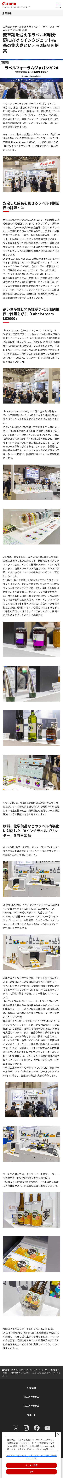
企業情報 (7, 13)
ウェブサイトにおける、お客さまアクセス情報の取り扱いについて (31, 1456)
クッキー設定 (31, 1465)
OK (31, 1472)
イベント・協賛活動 (10, 1372)
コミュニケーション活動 (47, 1369)
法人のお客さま (31, 1405)
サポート (31, 1414)
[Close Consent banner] (58, 1434)
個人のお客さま (31, 1396)
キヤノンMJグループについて (23, 1369)
